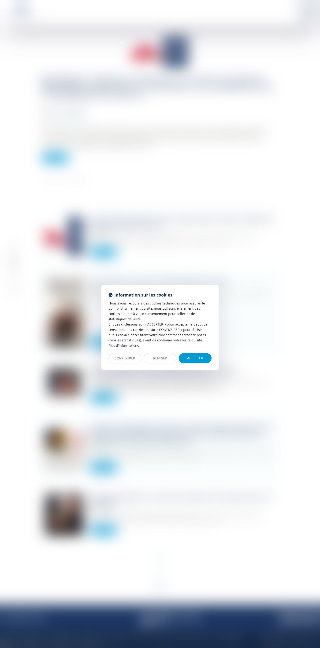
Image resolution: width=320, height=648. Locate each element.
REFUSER (160, 358)
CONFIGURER (125, 358)
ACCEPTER (195, 358)
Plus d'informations (123, 345)
